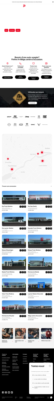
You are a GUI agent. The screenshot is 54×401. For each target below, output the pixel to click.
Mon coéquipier (15, 370)
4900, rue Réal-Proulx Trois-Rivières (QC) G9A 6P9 (7, 296)
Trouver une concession (14, 357)
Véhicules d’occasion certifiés (6, 366)
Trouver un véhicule (4, 355)
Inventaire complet (6, 357)
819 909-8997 (31, 319)
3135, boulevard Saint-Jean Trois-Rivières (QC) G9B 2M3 (7, 274)
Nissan (34, 358)
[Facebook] (3, 392)
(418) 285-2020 (31, 275)
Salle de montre (5, 374)
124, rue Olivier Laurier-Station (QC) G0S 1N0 (33, 296)
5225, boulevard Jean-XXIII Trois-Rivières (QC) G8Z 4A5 (33, 230)
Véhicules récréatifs (6, 372)
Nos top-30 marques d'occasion (35, 355)
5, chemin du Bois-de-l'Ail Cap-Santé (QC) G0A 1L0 (32, 208)
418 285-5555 (31, 210)
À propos (25, 354)
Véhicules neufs (5, 359)
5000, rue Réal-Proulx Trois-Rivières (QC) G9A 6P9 (33, 318)
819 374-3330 (31, 232)
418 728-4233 (31, 297)
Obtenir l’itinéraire (7, 77)
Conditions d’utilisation (21, 397)
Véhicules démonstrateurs (5, 369)
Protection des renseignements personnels (39, 397)
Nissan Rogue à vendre (47, 359)
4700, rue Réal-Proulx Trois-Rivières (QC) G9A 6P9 (33, 252)
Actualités (25, 360)
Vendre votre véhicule (15, 360)
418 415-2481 (5, 232)
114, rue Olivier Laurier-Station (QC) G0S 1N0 (7, 230)
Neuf (6, 30)
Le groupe (25, 356)
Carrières (25, 358)
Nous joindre (25, 363)
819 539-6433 (5, 254)
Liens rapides (15, 354)
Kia (34, 361)
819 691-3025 (5, 297)
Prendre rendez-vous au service (15, 367)
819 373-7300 (5, 210)
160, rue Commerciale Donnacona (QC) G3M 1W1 (7, 318)
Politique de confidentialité (29, 397)
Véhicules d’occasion (4, 363)
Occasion (12, 30)
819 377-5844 (5, 275)
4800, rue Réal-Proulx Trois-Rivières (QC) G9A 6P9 (7, 208)
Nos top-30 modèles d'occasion (46, 355)
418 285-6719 (5, 319)
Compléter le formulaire (46, 77)
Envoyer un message (33, 78)
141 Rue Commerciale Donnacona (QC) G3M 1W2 (33, 274)
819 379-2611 (31, 254)
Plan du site (16, 397)
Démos (17, 30)
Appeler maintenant (20, 77)
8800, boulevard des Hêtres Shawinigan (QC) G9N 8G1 (7, 252)
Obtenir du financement (15, 364)
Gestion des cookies (49, 397)
